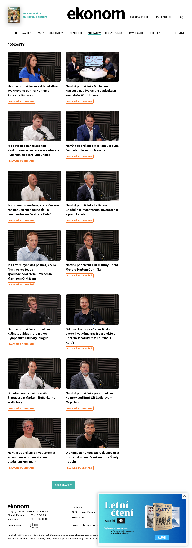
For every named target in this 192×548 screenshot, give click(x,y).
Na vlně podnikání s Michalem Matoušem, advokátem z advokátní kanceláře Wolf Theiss (91, 90)
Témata (39, 33)
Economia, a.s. (41, 511)
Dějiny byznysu (114, 33)
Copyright (13, 511)
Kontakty (77, 507)
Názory (26, 33)
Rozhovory (56, 33)
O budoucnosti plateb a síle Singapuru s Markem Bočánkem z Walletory (32, 397)
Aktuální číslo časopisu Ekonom (35, 15)
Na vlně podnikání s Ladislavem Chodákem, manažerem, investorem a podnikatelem (92, 210)
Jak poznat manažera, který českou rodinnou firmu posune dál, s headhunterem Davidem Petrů (33, 210)
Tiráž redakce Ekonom (84, 512)
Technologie (75, 33)
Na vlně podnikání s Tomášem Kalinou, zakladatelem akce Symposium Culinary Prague (29, 333)
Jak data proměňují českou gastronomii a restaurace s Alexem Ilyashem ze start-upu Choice (33, 150)
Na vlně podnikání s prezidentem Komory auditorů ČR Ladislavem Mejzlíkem (89, 397)
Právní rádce (136, 33)
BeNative (179, 33)
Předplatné (78, 517)
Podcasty (94, 33)
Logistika (154, 33)
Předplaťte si (139, 17)
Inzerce (76, 525)
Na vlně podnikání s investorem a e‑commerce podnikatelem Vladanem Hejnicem (31, 457)
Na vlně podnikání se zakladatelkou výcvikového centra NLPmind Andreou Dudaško (33, 90)
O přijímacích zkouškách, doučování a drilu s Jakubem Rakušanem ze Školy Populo (92, 457)
